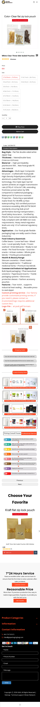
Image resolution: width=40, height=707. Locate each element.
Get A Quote (20, 600)
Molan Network (29, 695)
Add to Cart (20, 132)
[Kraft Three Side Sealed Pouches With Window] (20, 524)
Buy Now (21, 127)
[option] (20, 531)
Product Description (10, 148)
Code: (5, 146)
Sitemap (7, 695)
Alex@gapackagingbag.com (13, 637)
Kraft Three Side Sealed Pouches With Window (20, 544)
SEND (6, 683)
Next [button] (39, 531)
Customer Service (20, 585)
